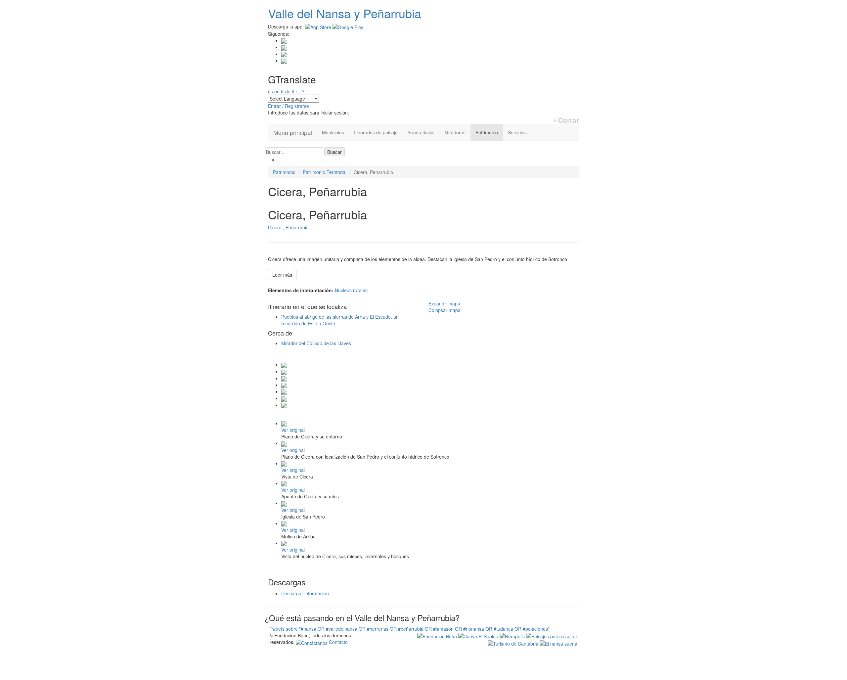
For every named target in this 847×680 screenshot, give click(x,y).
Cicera (275, 227)
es (270, 91)
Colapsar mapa (444, 310)
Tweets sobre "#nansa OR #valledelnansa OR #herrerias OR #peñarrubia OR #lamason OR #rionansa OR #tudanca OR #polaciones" (410, 628)
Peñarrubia (297, 227)
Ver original (293, 430)
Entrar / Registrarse (288, 106)
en (277, 91)
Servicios (517, 132)
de (287, 91)
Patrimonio (486, 132)
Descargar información (305, 593)
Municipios (333, 132)
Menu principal (292, 132)
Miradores (455, 132)
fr (282, 91)
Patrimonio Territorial (324, 172)
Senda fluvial (421, 132)
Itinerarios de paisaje (376, 132)
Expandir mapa (444, 303)
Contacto (338, 642)
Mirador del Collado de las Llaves (316, 343)
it (293, 91)
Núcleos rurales (351, 290)
